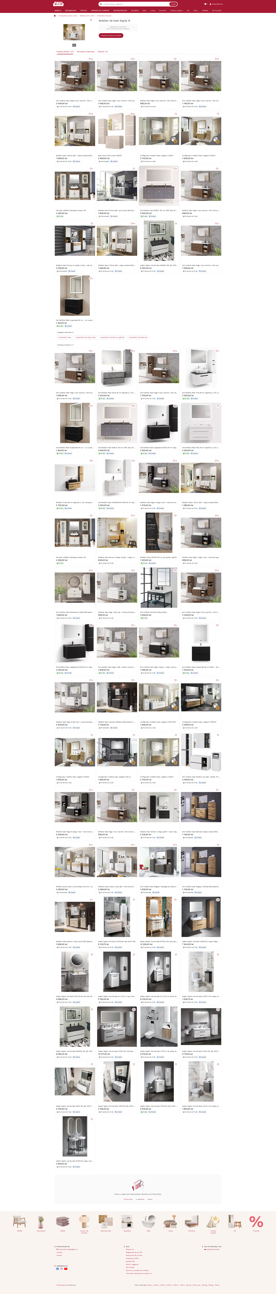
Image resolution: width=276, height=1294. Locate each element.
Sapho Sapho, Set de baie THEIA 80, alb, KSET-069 (117, 1106)
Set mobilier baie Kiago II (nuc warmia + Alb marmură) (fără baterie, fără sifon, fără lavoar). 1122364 (219, 101)
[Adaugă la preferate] (91, 20)
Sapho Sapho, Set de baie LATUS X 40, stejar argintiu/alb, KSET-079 (208, 1106)
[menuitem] (58, 10)
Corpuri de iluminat (84, 1232)
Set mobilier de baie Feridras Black (153, 612)
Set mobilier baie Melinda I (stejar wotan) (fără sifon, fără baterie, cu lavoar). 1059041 (214, 832)
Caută (173, 4)
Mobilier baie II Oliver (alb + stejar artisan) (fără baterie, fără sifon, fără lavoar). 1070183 (89, 156)
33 (134, 515)
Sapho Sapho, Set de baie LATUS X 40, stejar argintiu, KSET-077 (206, 996)
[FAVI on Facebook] (57, 1269)
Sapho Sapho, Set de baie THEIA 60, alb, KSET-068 (159, 1106)
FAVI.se (189, 1285)
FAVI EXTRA (130, 1267)
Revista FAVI (130, 1261)
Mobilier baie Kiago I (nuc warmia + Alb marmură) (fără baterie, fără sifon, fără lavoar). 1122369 (176, 101)
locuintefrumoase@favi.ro (68, 1249)
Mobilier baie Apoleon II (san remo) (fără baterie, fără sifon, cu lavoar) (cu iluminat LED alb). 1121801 (93, 941)
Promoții (256, 1231)
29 (92, 59)
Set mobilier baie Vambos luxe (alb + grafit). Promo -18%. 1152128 (207, 777)
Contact (59, 1252)
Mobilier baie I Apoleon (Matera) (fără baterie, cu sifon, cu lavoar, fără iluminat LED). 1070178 (133, 722)
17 (134, 680)
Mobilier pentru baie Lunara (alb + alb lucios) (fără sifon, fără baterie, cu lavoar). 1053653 (131, 887)
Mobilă (19, 1231)
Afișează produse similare (111, 35)
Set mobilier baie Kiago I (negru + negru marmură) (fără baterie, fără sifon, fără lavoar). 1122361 (176, 667)
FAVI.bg (205, 1285)
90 (134, 114)
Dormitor (191, 1231)
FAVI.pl (163, 1285)
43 (218, 515)
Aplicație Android (213, 1249)
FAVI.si (217, 1285)
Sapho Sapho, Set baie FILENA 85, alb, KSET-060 (117, 941)
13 (134, 351)
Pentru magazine (132, 1264)
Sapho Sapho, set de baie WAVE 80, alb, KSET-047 (75, 1106)
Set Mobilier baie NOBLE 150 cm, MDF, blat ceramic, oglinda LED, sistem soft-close (172, 210)
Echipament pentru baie (68, 16)
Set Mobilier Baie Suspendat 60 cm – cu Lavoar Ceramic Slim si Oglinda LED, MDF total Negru (92, 320)
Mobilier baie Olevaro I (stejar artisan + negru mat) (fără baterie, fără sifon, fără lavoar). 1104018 (134, 557)
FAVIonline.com (62, 1285)
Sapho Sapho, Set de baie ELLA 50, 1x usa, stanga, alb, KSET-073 (123, 996)
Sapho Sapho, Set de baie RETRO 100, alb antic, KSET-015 (162, 941)
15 (92, 680)
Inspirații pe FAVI (132, 1258)
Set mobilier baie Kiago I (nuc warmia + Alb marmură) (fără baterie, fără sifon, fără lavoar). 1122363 (135, 101)
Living (170, 1231)
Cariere (59, 1255)
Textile (62, 1231)
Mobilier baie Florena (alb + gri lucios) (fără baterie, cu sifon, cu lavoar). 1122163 (128, 210)
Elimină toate (128, 1199)
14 (134, 625)
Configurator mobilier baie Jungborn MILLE (114, 777)
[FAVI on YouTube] (65, 1269)
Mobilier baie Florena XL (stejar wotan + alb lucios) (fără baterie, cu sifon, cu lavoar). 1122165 (91, 265)
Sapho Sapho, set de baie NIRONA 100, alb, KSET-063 (160, 265)
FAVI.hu (170, 1285)
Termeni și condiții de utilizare (137, 1270)
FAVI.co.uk (197, 1285)
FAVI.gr (211, 1285)
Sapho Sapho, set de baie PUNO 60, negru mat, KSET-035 (78, 1161)
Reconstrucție (106, 1231)
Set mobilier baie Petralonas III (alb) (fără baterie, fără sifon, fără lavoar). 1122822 (86, 612)
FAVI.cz (150, 1285)
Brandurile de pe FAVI (134, 1255)
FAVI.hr (176, 1285)
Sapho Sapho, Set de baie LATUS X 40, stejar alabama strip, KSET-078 (167, 1051)
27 (92, 845)
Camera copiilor (213, 1232)
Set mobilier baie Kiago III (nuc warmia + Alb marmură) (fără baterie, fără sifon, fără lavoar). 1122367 (94, 101)
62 (92, 570)
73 (134, 845)
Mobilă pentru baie (87, 16)
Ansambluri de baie (104, 16)
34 (176, 461)
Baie (148, 1231)
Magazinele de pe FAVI (134, 1252)
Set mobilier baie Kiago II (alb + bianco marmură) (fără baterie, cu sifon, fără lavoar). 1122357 (133, 667)
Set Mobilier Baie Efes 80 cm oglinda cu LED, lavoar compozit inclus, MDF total (212, 448)
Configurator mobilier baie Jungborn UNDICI (156, 156)
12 (134, 570)
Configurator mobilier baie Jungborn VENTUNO (158, 722)
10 (176, 845)
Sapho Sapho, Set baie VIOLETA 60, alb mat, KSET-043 (77, 996)
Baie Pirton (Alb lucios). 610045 (110, 156)
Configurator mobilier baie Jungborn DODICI (199, 156)
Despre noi (130, 1249)
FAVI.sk (156, 1285)
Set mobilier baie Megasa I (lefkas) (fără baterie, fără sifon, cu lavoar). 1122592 (212, 887)
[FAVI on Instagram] (61, 1269)
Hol (235, 1231)
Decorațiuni (41, 1231)
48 (92, 114)
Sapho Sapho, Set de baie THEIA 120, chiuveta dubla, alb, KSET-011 (123, 1051)
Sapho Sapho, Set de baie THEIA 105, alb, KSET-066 (202, 1051)
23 (92, 790)
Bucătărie (127, 1231)
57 (134, 59)
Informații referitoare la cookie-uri (139, 1273)
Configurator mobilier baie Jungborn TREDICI (199, 722)
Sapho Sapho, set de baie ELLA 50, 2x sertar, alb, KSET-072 (163, 996)
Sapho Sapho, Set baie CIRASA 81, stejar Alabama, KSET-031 (205, 941)
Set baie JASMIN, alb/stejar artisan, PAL (71, 210)
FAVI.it (182, 1285)
